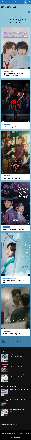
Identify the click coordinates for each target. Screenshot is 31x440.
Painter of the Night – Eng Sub (13, 229)
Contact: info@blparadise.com (9, 424)
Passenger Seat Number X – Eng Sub (14, 281)
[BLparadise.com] (15, 2)
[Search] (29, 2)
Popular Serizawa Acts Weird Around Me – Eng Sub (13, 75)
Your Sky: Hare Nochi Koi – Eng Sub (19, 354)
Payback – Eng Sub (9, 127)
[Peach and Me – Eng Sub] (15, 152)
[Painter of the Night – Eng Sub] (15, 203)
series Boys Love (9, 71)
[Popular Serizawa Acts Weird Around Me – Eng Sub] (15, 48)
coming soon (5, 278)
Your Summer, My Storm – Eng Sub (18, 375)
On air (4, 71)
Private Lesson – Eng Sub (11, 334)
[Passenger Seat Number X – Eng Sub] (15, 254)
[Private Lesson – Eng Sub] (15, 308)
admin (11, 356)
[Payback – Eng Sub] (15, 101)
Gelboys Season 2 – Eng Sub (17, 365)
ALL (2, 17)
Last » (27, 341)
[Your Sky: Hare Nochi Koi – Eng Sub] (4, 358)
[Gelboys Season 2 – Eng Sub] (4, 368)
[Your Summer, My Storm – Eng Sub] (4, 378)
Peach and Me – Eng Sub (11, 178)
